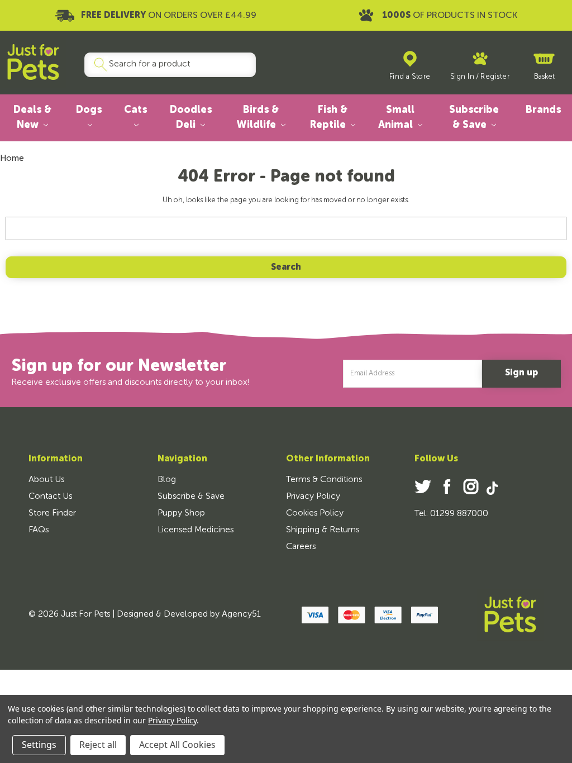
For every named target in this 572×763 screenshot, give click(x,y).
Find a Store (410, 76)
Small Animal (397, 117)
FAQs (38, 530)
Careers (301, 546)
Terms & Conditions (324, 479)
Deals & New (32, 117)
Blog (167, 479)
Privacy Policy (313, 496)
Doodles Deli (191, 117)
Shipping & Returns (322, 530)
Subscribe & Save (474, 117)
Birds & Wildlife (258, 117)
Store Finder (52, 513)
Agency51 (241, 614)
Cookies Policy (315, 513)
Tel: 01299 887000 (451, 513)
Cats (135, 110)
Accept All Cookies (177, 744)
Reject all (98, 744)
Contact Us (50, 496)
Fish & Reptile (329, 117)
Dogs (89, 110)
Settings (39, 744)
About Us (46, 479)
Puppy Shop (181, 513)
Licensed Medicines (195, 530)
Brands (543, 110)
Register (494, 76)
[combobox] (165, 64)
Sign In (462, 76)
